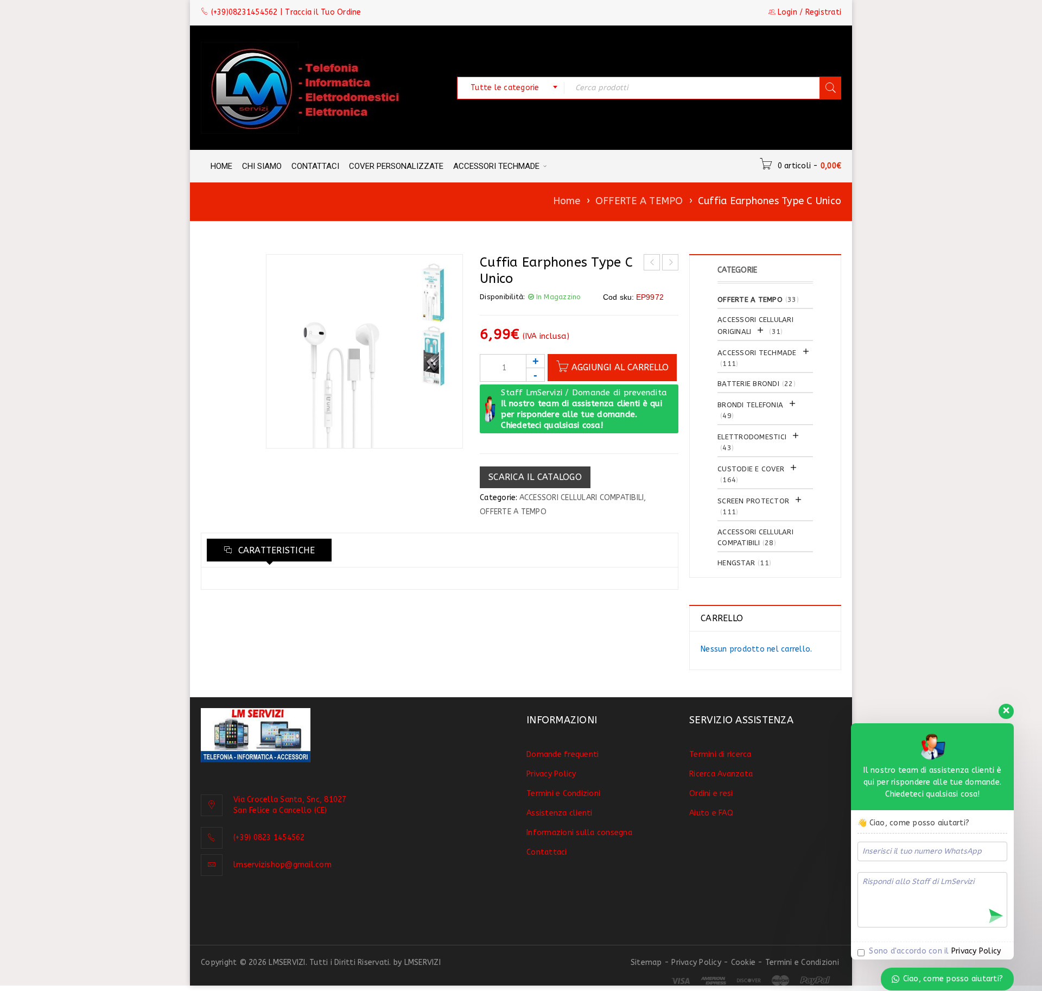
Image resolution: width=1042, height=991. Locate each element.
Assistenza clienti (559, 813)
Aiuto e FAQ (711, 813)
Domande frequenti (562, 754)
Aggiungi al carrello (620, 367)
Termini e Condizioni (563, 793)
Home (567, 201)
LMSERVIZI (422, 962)
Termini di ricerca (720, 754)
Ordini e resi (711, 793)
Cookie (743, 962)
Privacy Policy (551, 774)
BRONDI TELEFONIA (750, 405)
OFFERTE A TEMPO (639, 201)
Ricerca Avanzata (721, 774)
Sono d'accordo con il (934, 951)
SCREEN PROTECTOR (753, 501)
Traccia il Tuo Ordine (323, 12)
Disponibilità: (502, 297)
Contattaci (546, 852)
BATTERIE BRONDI (748, 384)
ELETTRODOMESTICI (751, 437)
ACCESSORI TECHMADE (757, 353)
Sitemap (646, 962)
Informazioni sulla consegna (579, 832)
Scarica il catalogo (535, 477)
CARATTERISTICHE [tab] (275, 550)
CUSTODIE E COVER (750, 469)
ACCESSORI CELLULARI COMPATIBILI (581, 497)
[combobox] (510, 88)
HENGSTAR (736, 563)
